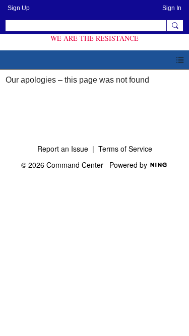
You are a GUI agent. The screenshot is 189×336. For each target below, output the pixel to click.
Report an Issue (62, 149)
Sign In (171, 8)
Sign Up (19, 8)
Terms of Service (125, 149)
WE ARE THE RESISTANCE (94, 38)
